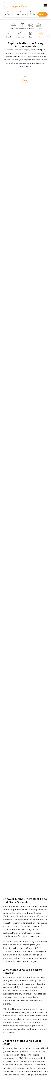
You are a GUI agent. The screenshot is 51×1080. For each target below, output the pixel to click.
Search (42, 14)
